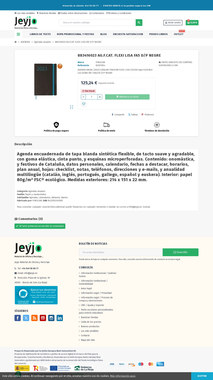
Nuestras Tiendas (89, 317)
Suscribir (182, 252)
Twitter (26, 318)
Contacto (85, 335)
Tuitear (134, 114)
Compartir (119, 114)
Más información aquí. (123, 376)
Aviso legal (86, 288)
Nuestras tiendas (46, 13)
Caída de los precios (91, 322)
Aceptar (202, 376)
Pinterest (149, 114)
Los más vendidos (25, 13)
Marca (81, 62)
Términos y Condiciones (118, 13)
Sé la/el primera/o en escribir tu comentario (40, 226)
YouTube (43, 318)
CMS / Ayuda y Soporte (92, 305)
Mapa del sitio (88, 340)
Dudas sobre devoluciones (73, 13)
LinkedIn (60, 318)
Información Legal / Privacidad (96, 293)
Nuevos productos (90, 326)
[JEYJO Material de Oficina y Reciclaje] (26, 22)
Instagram (51, 318)
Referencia (83, 65)
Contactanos (97, 13)
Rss (34, 318)
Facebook (18, 318)
